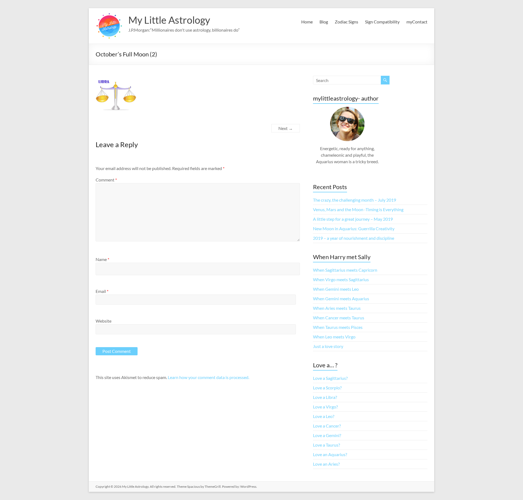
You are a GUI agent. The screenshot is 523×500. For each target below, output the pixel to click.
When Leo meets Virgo (334, 336)
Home (307, 21)
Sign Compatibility (382, 21)
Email (102, 291)
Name (102, 259)
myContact (416, 21)
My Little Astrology (169, 20)
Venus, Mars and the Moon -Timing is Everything (358, 209)
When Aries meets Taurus (337, 308)
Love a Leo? (323, 416)
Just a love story (328, 346)
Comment (106, 179)
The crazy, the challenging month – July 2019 (354, 199)
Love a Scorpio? (327, 387)
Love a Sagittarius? (330, 378)
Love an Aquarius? (330, 454)
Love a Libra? (325, 397)
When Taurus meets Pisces (338, 327)
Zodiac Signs (346, 21)
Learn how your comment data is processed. (208, 377)
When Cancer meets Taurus (338, 317)
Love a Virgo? (325, 406)
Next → (285, 128)
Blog (324, 21)
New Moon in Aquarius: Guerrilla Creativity (353, 228)
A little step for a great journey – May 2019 (353, 219)
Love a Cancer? (327, 425)
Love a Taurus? (326, 444)
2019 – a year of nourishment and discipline (353, 238)
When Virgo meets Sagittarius (341, 279)
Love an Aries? (326, 463)
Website (103, 320)
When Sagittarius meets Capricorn (345, 269)
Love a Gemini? (327, 435)
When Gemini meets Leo (336, 289)
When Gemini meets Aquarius (341, 298)
